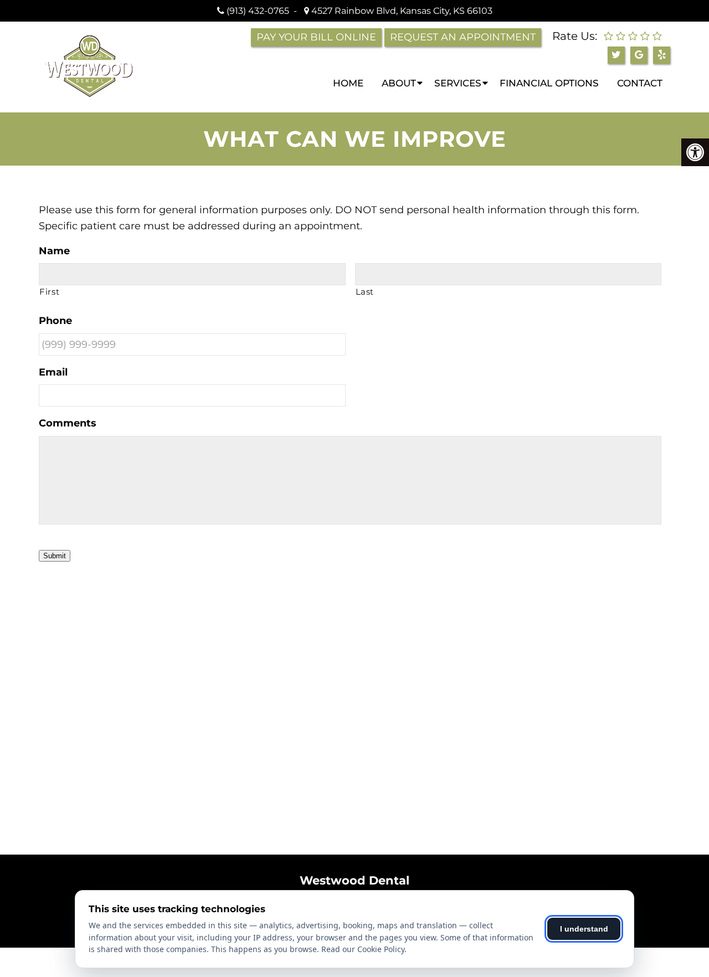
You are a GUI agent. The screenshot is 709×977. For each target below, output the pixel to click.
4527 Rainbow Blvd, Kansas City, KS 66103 (400, 11)
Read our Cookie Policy (362, 949)
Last (365, 292)
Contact (639, 83)
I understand (584, 928)
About (399, 83)
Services (457, 83)
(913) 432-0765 (258, 11)
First (49, 292)
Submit (54, 556)
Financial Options (549, 83)
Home (348, 83)
